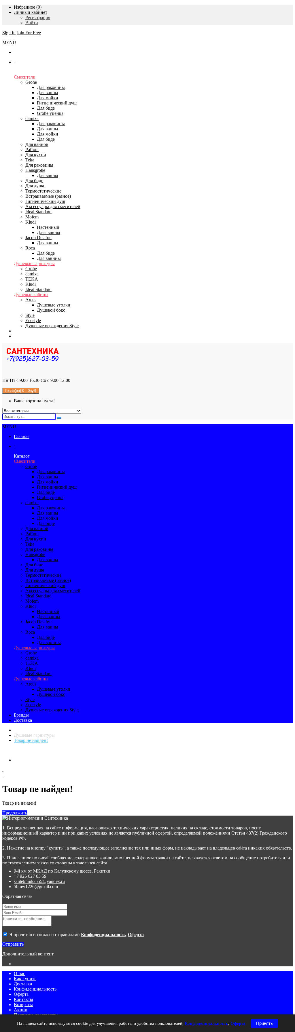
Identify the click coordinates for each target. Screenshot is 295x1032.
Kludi (30, 222)
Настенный (48, 227)
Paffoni (32, 149)
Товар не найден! (31, 740)
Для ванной (36, 144)
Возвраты (23, 1004)
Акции (20, 1009)
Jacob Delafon (38, 237)
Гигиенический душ (57, 102)
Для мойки (47, 97)
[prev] (147, 769)
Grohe (31, 82)
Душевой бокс (51, 310)
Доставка (23, 983)
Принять (264, 1023)
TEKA (31, 279)
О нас (19, 973)
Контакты (23, 999)
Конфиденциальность (35, 989)
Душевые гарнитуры (34, 263)
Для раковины (51, 87)
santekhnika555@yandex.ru (39, 881)
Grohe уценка (50, 113)
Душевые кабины (31, 294)
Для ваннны (49, 258)
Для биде (46, 108)
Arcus (30, 299)
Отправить (13, 944)
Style (30, 315)
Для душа (34, 185)
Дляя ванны (48, 232)
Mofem (32, 216)
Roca (30, 247)
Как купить (25, 978)
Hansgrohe (35, 170)
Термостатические (43, 190)
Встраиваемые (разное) (48, 196)
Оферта (21, 994)
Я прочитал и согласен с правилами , (76, 934)
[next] (147, 775)
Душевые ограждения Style (52, 325)
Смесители (24, 77)
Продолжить (14, 812)
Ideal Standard (38, 211)
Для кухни (35, 154)
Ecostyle (33, 320)
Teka (29, 159)
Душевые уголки (53, 304)
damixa (32, 118)
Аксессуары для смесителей (52, 206)
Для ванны (47, 92)
